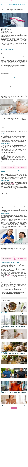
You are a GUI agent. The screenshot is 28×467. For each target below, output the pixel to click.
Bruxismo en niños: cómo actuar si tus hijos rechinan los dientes (16, 167)
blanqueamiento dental (13, 183)
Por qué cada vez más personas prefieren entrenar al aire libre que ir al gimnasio (13, 379)
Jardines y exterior (3, 325)
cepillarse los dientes (10, 275)
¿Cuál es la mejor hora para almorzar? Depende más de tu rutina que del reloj (13, 393)
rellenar (12, 197)
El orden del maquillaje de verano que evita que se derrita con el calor (13, 405)
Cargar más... (14, 407)
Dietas (1, 391)
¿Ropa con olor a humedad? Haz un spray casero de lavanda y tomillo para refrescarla (14, 314)
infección (6, 95)
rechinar (6, 157)
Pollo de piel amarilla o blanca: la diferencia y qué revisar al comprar (13, 353)
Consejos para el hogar (4, 312)
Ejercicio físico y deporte (4, 378)
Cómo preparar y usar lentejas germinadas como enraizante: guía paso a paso (13, 366)
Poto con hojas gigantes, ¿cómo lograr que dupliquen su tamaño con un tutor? (13, 327)
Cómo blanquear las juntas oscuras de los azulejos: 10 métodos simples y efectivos (14, 340)
